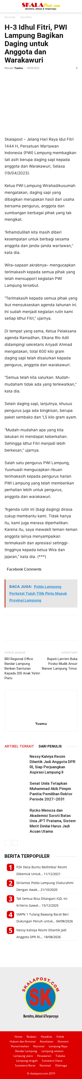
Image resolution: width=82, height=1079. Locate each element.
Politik (60, 1037)
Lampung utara (23, 1056)
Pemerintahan (20, 1046)
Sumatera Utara (52, 1061)
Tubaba (60, 1056)
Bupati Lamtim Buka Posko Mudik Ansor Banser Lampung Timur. (59, 664)
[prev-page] (7, 843)
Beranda (10, 17)
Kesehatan (46, 1041)
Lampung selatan (52, 1051)
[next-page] (15, 843)
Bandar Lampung (26, 1051)
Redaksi (31, 1037)
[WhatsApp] (30, 78)
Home (18, 1037)
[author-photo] (41, 717)
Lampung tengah (27, 1061)
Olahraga (61, 1065)
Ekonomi (63, 1041)
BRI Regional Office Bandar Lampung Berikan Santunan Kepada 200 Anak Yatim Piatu (22, 668)
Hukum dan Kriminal (23, 1041)
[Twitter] (19, 78)
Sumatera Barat (25, 1065)
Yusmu (18, 68)
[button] (7, 6)
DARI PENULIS (50, 746)
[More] (51, 78)
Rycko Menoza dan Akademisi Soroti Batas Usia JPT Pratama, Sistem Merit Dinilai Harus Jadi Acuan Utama (53, 821)
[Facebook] (9, 78)
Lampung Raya (58, 1046)
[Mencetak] (40, 78)
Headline (26, 17)
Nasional (38, 1046)
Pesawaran (44, 1056)
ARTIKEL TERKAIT (19, 746)
